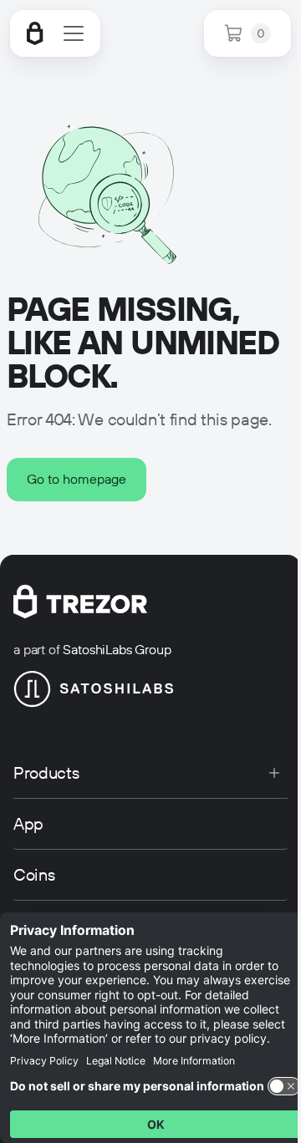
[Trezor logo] (35, 33)
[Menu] (73, 33)
